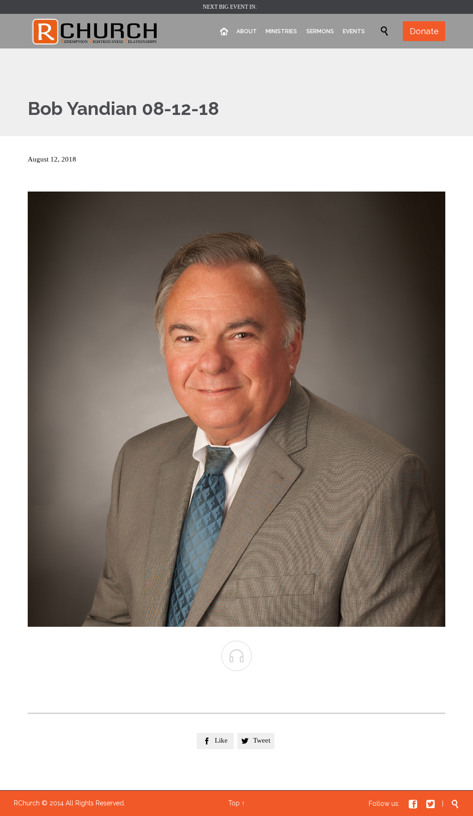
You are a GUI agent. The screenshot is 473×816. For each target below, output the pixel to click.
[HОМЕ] (223, 31)
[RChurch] (95, 31)
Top (234, 803)
